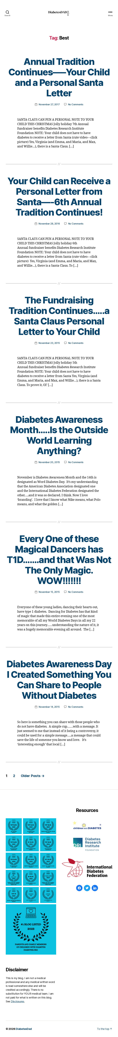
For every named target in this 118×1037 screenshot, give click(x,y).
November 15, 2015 (49, 591)
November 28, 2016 (49, 223)
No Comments (75, 104)
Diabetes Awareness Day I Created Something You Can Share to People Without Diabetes (59, 679)
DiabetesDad (24, 1028)
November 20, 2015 (49, 462)
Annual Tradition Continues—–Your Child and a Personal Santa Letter (59, 77)
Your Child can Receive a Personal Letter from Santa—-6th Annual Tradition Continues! (58, 196)
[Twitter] (87, 888)
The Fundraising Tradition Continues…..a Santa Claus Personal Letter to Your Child (59, 316)
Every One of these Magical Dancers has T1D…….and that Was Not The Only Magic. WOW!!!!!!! (59, 559)
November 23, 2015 (49, 343)
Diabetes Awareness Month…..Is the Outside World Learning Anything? (59, 435)
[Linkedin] (95, 888)
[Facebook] (79, 888)
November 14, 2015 (49, 706)
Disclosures (17, 1001)
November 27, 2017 (49, 104)
